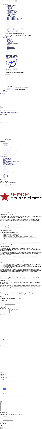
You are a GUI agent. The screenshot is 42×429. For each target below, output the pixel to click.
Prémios (8, 80)
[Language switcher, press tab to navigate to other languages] (5, 95)
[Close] (22, 414)
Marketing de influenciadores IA (12, 43)
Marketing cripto (5, 4)
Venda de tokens (10, 6)
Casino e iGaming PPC (11, 29)
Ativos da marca (10, 78)
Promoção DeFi (9, 7)
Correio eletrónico (3, 308)
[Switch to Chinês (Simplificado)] (7, 96)
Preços (4, 90)
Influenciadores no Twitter (11, 12)
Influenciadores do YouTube (12, 11)
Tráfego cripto (9, 8)
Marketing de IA (5, 37)
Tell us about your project (4, 313)
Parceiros (8, 79)
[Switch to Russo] (7, 100)
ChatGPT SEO (9, 39)
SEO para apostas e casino (11, 25)
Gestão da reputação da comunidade (13, 19)
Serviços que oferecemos (14, 112)
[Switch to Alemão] (7, 99)
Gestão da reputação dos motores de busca (14, 18)
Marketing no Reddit (10, 13)
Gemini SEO (9, 40)
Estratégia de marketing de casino (13, 30)
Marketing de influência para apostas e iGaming (15, 28)
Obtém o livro (7, 74)
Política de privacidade (6, 211)
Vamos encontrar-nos (4, 345)
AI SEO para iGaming (11, 47)
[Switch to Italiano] (7, 101)
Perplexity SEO (9, 42)
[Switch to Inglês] (7, 97)
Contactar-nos (5, 91)
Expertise (4, 75)
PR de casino (9, 27)
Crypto (8, 49)
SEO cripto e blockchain (11, 16)
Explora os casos (8, 23)
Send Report (3, 422)
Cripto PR (8, 9)
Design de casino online (11, 26)
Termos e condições (6, 212)
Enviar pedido (3, 314)
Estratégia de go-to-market (11, 14)
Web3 (8, 46)
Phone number (2, 307)
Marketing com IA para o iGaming (13, 31)
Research (8, 84)
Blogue (8, 82)
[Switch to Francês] (7, 102)
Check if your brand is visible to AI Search (7, 0)
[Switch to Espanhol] (7, 98)
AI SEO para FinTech (11, 48)
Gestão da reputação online (11, 17)
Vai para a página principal (5, 112)
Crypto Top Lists (10, 83)
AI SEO (8, 44)
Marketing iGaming (6, 24)
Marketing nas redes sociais (11, 10)
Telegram (2, 306)
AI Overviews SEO (10, 41)
